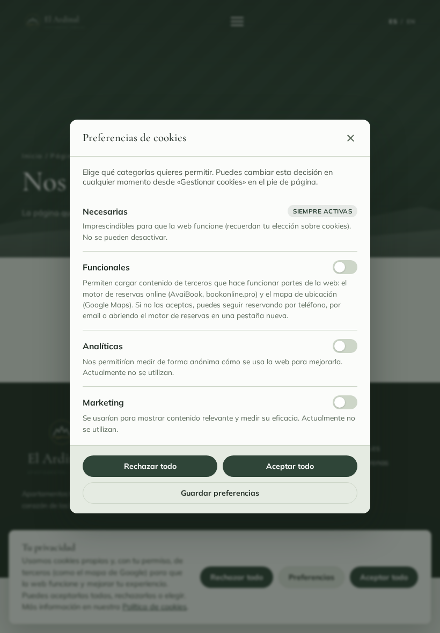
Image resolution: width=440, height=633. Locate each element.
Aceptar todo (290, 466)
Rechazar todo (150, 466)
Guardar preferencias (220, 493)
